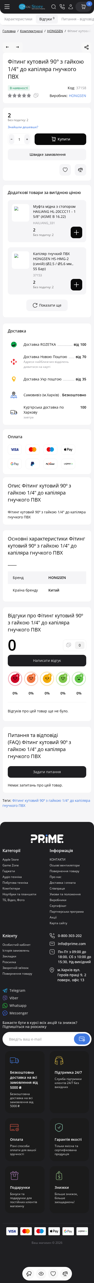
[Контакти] (62, 7)
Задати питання (47, 771)
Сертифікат (58, 906)
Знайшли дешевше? (23, 127)
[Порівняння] (65, 1273)
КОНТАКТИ (57, 859)
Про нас (55, 877)
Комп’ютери (11, 888)
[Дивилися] (29, 1273)
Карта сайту (58, 923)
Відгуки (46, 18)
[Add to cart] (76, 232)
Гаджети (9, 871)
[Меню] (7, 6)
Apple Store (11, 859)
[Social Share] (86, 47)
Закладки (9, 956)
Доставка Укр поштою (43, 379)
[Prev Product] (8, 47)
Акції (53, 917)
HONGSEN (77, 95)
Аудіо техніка (12, 877)
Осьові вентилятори (65, 865)
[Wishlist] (65, 170)
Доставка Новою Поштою (45, 356)
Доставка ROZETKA (40, 344)
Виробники (58, 900)
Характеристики (18, 19)
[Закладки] (53, 1273)
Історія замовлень (16, 950)
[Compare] (80, 170)
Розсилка (9, 962)
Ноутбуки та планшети (19, 894)
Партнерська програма (67, 911)
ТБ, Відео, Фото (14, 900)
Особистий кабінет (17, 945)
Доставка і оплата (63, 882)
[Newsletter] (82, 1039)
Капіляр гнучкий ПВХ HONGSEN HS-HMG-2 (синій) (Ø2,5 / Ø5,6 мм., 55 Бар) (53, 261)
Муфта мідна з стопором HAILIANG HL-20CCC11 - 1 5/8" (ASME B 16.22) (54, 211)
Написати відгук (47, 660)
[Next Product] (18, 47)
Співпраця (57, 888)
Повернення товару (64, 871)
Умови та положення (65, 894)
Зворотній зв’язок (16, 968)
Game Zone (11, 865)
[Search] (53, 7)
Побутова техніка (15, 882)
